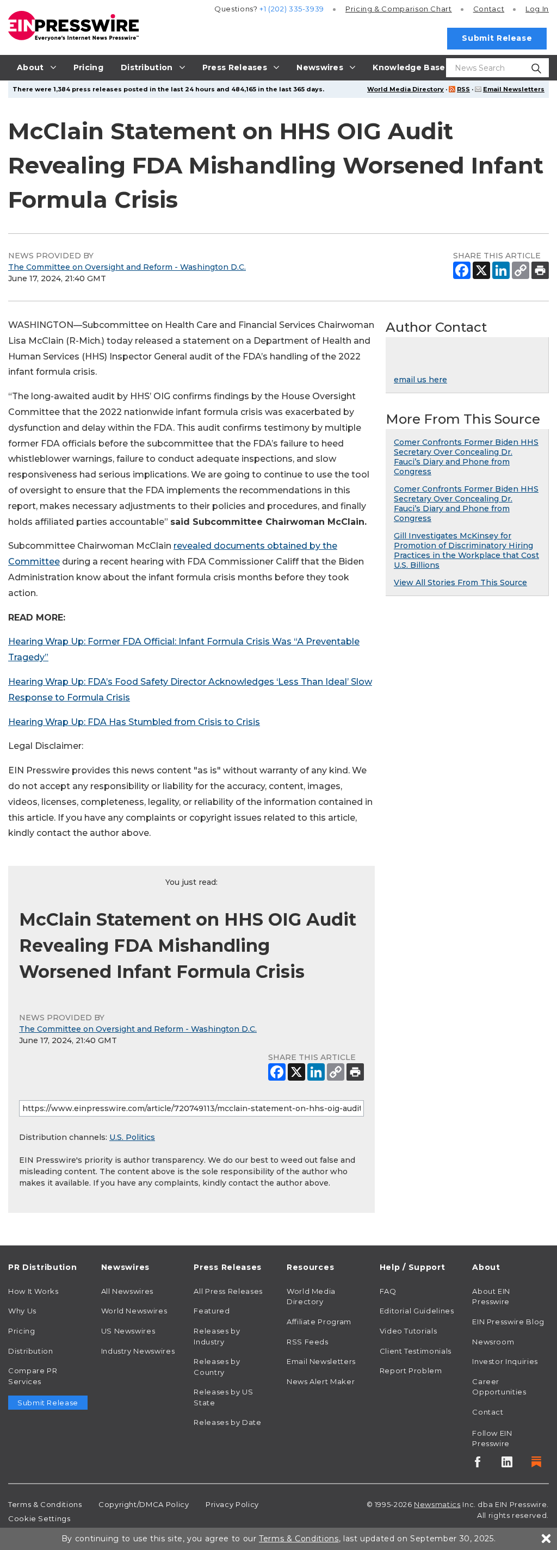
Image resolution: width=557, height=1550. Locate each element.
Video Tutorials (408, 1330)
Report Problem (411, 1370)
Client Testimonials (415, 1351)
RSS (463, 89)
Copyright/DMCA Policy (143, 1504)
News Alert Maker (321, 1381)
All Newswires (127, 1291)
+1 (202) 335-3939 (291, 8)
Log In (537, 8)
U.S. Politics (132, 1137)
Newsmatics (437, 1504)
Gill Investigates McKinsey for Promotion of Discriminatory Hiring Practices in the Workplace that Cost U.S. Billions (466, 550)
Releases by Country (217, 1367)
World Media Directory (405, 89)
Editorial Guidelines (417, 1310)
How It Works (33, 1291)
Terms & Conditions (45, 1504)
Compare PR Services (32, 1376)
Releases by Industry (217, 1336)
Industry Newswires (138, 1351)
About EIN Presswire (491, 1296)
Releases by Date (227, 1422)
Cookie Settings (39, 1518)
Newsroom (493, 1341)
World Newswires (134, 1310)
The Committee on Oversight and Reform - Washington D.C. (127, 267)
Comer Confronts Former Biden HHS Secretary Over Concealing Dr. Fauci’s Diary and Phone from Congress (466, 456)
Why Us (22, 1310)
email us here (420, 380)
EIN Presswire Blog (508, 1321)
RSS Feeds (308, 1341)
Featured (212, 1310)
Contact (488, 8)
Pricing (398, 8)
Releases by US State (223, 1397)
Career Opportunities (499, 1387)
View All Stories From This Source (460, 582)
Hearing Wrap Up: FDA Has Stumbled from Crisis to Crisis (134, 722)
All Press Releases (228, 1291)
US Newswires (128, 1330)
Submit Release (497, 38)
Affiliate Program (319, 1321)
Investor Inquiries (505, 1361)
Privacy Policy (232, 1504)
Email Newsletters (513, 89)
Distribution (30, 1351)
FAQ (388, 1291)
